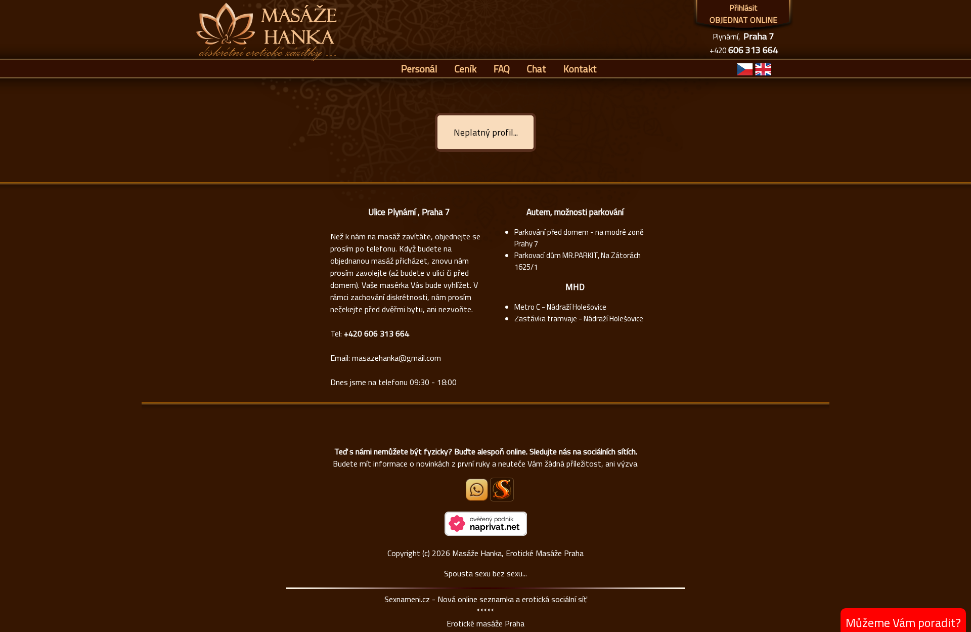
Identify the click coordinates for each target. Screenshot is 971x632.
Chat (536, 68)
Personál (419, 68)
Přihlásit (743, 8)
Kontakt (580, 68)
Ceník (465, 68)
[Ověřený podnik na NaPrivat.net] (486, 533)
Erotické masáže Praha (485, 623)
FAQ (502, 68)
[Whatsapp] (477, 498)
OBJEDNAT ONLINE (743, 20)
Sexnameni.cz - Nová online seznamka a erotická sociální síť (485, 599)
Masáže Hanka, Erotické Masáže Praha (518, 553)
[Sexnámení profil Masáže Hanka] (502, 489)
